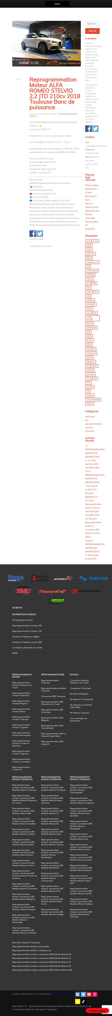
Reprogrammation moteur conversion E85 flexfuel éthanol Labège (52, 912)
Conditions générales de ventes (27, 647)
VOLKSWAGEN (93, 399)
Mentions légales (58, 994)
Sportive (90, 374)
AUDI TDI (90, 254)
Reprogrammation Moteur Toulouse (53, 689)
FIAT (88, 287)
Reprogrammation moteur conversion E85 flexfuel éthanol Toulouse (24, 787)
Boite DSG (89, 229)
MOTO (89, 336)
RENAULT (90, 361)
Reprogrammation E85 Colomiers (52, 710)
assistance (97, 1011)
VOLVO (89, 404)
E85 (94, 283)
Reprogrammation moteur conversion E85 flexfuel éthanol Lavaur (81, 857)
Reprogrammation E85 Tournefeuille (52, 726)
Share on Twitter (39, 233)
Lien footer (90, 416)
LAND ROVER (89, 318)
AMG (88, 245)
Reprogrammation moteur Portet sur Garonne (21, 743)
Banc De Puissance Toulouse (26, 942)
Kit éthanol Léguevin (79, 712)
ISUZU (89, 308)
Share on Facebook (32, 233)
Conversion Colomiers (80, 688)
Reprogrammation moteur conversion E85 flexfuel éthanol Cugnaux (82, 800)
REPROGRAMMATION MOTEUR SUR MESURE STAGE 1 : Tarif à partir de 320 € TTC (95, 551)
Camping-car (92, 262)
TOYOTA (89, 387)
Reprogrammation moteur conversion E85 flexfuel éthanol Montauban (52, 854)
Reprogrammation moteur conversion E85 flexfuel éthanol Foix (52, 888)
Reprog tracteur (92, 210)
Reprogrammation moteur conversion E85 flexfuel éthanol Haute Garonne (52, 799)
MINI (88, 332)
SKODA (89, 370)
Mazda (89, 323)
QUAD (89, 357)
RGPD (15, 653)
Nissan (89, 340)
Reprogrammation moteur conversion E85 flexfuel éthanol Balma (81, 868)
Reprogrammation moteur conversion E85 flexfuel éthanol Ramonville (23, 919)
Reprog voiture (91, 185)
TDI (95, 378)
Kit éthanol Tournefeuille (81, 699)
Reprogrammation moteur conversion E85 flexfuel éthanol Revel (81, 847)
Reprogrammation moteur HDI (27, 625)
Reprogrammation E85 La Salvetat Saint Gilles (53, 734)
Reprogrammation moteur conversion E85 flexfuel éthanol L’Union (23, 863)
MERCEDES (91, 328)
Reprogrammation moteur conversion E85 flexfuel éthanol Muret (23, 852)
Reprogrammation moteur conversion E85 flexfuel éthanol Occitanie (53, 787)
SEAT (94, 366)
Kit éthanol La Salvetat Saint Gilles (81, 706)
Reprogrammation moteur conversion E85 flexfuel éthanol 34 (81, 836)
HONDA (90, 300)
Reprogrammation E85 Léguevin (52, 742)
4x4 (88, 241)
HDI (88, 296)
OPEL (88, 344)
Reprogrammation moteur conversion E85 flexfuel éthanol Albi (23, 811)
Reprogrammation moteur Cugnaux (21, 752)
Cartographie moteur (22, 620)
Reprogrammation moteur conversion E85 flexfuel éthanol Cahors (52, 842)
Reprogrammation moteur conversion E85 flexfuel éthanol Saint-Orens (52, 900)
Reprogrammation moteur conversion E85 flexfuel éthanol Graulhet (24, 821)
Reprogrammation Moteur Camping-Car (31, 950)
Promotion (89, 431)
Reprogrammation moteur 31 (21, 768)
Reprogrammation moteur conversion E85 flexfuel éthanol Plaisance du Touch (24, 799)
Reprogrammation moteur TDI (27, 631)
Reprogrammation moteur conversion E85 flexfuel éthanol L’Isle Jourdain (81, 812)
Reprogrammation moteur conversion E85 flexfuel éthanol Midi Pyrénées (81, 913)
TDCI (88, 378)
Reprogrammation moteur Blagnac (21, 702)
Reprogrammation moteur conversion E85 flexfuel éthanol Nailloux (81, 901)
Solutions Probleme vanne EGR (27, 642)
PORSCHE (91, 353)
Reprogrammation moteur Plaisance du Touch (22, 685)
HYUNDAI (90, 304)
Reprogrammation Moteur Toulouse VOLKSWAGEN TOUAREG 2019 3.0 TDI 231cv (93, 511)
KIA (95, 313)
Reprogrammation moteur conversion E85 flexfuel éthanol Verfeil (81, 891)
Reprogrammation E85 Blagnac (52, 719)
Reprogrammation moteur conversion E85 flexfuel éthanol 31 (52, 811)
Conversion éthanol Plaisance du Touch (79, 681)
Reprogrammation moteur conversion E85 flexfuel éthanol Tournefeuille (81, 789)
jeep (88, 313)
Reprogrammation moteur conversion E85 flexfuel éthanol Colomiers (24, 886)
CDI (88, 266)
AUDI (88, 249)
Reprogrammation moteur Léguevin (21, 726)
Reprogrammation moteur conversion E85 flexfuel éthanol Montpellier (81, 825)
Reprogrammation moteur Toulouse (21, 718)
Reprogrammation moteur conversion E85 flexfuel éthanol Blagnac (23, 896)
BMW (88, 258)
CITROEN (90, 275)
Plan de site (69, 994)
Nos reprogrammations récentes (93, 424)
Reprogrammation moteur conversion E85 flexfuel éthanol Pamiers (23, 907)
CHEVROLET (91, 270)
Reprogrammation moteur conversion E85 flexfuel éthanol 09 (52, 865)
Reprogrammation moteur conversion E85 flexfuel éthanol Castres (23, 832)
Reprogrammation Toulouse (50, 681)
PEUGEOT (90, 349)
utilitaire (89, 395)
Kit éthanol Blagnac (79, 693)
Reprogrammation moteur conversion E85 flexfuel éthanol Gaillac (23, 842)
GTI (96, 292)
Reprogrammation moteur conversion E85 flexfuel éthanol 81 (52, 821)
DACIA (89, 279)
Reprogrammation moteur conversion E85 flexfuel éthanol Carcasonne (52, 877)
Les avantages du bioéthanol (78, 719)
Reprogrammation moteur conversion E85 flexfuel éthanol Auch (52, 832)
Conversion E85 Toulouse (53, 696)
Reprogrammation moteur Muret (21, 710)
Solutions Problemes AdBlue (25, 636)
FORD (89, 292)
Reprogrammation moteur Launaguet (21, 760)
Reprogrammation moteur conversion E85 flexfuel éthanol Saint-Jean (81, 879)
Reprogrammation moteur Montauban (21, 734)
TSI (87, 391)
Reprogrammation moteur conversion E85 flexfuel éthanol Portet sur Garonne (24, 874)
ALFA (41, 239)
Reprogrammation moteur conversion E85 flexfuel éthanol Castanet (24, 930)
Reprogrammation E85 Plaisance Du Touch (52, 703)
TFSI (88, 383)
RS (87, 366)
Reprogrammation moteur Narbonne (21, 694)
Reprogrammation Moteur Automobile (30, 946)
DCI (88, 283)
